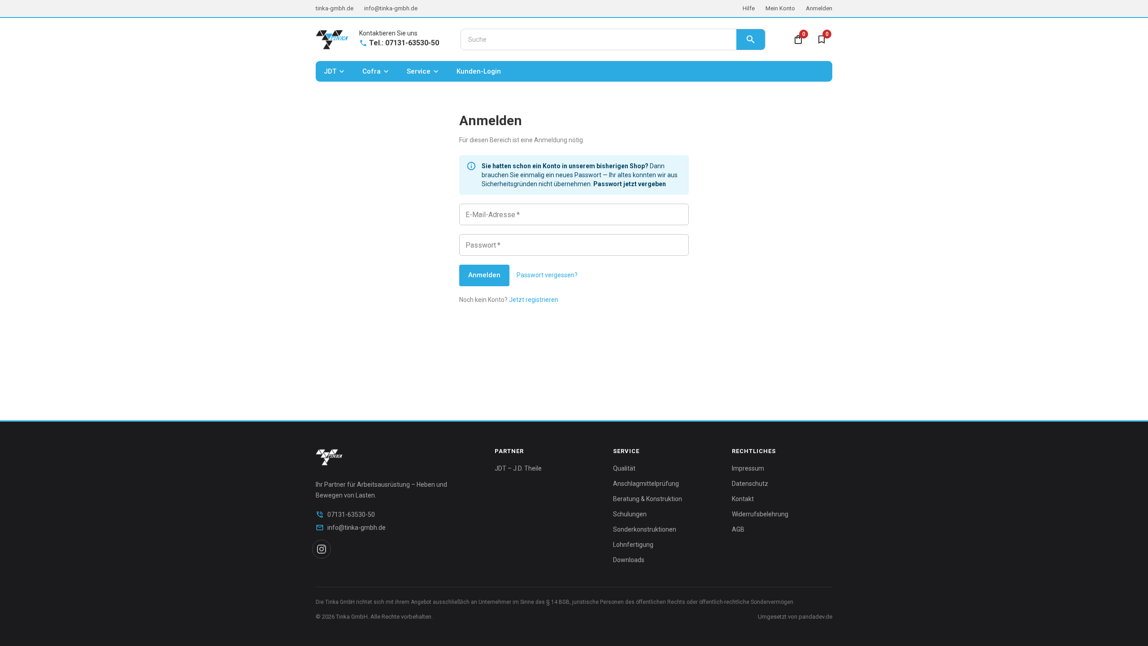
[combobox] (598, 40)
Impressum (748, 468)
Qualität (624, 468)
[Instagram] (321, 549)
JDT (330, 71)
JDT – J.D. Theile (518, 468)
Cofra (371, 71)
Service (418, 71)
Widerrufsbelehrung (760, 514)
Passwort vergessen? (547, 275)
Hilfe (749, 8)
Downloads (628, 559)
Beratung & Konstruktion (647, 498)
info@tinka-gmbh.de (390, 8)
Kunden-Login (479, 71)
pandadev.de (815, 616)
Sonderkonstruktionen (644, 529)
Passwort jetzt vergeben (629, 184)
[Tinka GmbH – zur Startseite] (332, 39)
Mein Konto (780, 8)
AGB (738, 529)
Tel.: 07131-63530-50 (404, 43)
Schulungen (630, 514)
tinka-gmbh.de (334, 8)
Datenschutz (750, 483)
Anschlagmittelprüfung (646, 483)
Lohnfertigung (633, 544)
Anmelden (819, 8)
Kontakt (743, 498)
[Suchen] (750, 39)
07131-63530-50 (351, 514)
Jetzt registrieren (533, 299)
